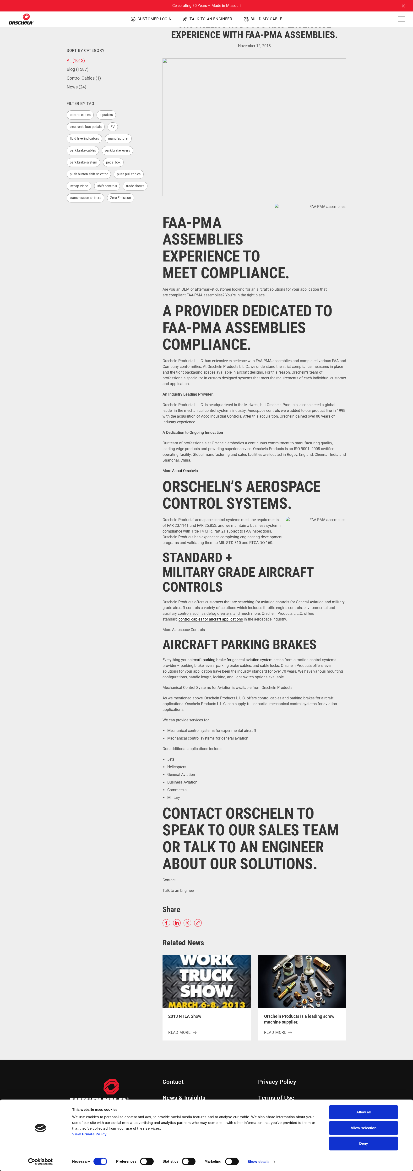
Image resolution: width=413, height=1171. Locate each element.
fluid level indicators (84, 138)
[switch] (147, 1161)
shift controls (107, 186)
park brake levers (117, 150)
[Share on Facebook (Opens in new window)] (166, 923)
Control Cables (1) (84, 78)
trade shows (135, 186)
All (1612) (76, 60)
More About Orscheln (180, 470)
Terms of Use (276, 1098)
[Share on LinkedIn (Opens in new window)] (177, 923)
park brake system (83, 162)
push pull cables (129, 174)
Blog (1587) (77, 69)
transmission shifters (85, 198)
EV (113, 127)
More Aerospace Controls (184, 629)
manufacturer (118, 138)
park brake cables (83, 150)
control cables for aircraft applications (211, 619)
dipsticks (106, 115)
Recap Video (79, 186)
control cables (80, 115)
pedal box (113, 162)
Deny (363, 1143)
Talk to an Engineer (179, 890)
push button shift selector (89, 174)
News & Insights (184, 1098)
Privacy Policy (277, 1082)
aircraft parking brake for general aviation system (230, 660)
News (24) (76, 86)
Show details (258, 1162)
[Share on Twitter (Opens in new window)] (187, 923)
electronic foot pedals (86, 127)
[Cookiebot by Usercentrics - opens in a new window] (40, 1161)
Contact (169, 880)
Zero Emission (120, 198)
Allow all (363, 1112)
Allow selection (364, 1128)
